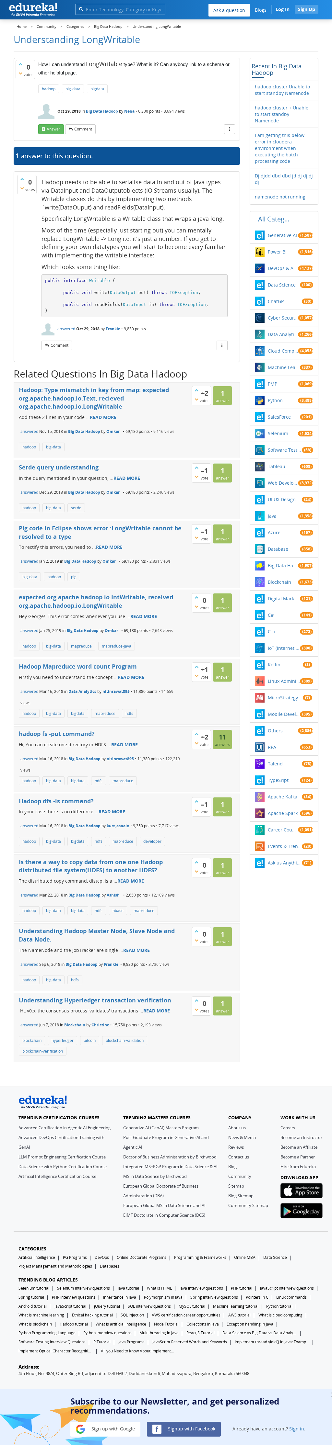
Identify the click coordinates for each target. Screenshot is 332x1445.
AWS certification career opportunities (186, 1315)
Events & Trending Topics (285, 846)
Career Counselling (283, 830)
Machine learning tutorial (235, 1306)
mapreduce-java (116, 646)
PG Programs (75, 1257)
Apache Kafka (282, 797)
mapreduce (81, 646)
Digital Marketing (284, 598)
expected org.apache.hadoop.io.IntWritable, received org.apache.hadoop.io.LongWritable (96, 601)
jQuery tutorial (107, 1306)
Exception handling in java (250, 1324)
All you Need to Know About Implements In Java (138, 1351)
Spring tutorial (31, 1297)
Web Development (283, 483)
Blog (232, 1166)
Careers (287, 1128)
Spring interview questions (214, 1297)
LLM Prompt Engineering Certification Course (62, 1157)
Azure (274, 532)
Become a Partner (297, 1157)
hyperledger (63, 1040)
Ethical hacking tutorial (92, 1315)
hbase (118, 910)
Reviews (236, 1147)
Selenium (278, 433)
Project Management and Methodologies (55, 1266)
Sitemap (236, 1186)
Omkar (113, 431)
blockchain (32, 1040)
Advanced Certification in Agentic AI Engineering (64, 1128)
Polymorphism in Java (163, 1297)
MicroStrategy (283, 697)
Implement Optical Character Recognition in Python (55, 1351)
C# (271, 615)
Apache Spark (283, 813)
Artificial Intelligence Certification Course (57, 1176)
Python (275, 400)
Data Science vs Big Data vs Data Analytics (259, 1333)
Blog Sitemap (241, 1196)
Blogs (261, 10)
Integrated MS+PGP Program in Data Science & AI (170, 1166)
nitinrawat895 (116, 691)
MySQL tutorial (192, 1306)
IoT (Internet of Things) (284, 648)
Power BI (277, 252)
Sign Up (306, 9)
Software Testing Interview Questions (52, 1342)
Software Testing (285, 450)
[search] (81, 9)
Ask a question (229, 10)
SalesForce (279, 417)
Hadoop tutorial (74, 1324)
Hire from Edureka (298, 1166)
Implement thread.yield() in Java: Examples (272, 1342)
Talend (275, 764)
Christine (100, 1025)
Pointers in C (257, 1297)
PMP (272, 384)
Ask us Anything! (285, 863)
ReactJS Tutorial (200, 1333)
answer (53, 129)
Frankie (113, 329)
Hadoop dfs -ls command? (56, 801)
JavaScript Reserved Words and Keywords (189, 1342)
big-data (72, 89)
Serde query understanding (59, 467)
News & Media (242, 1137)
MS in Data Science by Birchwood (155, 1176)
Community (239, 1176)
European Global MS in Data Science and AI (164, 1205)
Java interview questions (201, 1288)
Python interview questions (107, 1333)
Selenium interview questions (83, 1288)
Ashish (113, 895)
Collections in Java (202, 1324)
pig (74, 577)
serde (76, 508)
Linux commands (291, 1297)
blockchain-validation (125, 1040)
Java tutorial (128, 1288)
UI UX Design (282, 499)
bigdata (97, 89)
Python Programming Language (47, 1333)
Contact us (238, 1157)
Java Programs (131, 1342)
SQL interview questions (149, 1306)
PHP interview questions (73, 1297)
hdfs (129, 713)
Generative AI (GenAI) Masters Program (161, 1128)
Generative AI (282, 235)
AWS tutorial (239, 1315)
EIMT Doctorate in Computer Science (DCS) (164, 1215)
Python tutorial (279, 1306)
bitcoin (90, 1040)
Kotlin (274, 664)
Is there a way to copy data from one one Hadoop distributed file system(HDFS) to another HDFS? (91, 866)
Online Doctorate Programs (141, 1257)
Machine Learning (284, 367)
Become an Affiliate (298, 1147)
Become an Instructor (301, 1137)
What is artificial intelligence (121, 1324)
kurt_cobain (118, 826)
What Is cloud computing (280, 1315)
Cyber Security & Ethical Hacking (283, 318)
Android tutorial (32, 1306)
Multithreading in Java (159, 1333)
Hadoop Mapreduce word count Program (78, 666)
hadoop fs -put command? (57, 734)
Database (278, 549)
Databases (109, 1266)
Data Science (282, 285)
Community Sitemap (248, 1205)
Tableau (276, 466)
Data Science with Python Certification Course (62, 1166)
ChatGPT (277, 301)
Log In (283, 9)
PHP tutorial (241, 1288)
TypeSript (278, 780)
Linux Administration (284, 681)
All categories (275, 219)
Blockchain (74, 1025)
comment (83, 129)
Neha (129, 111)
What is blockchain (35, 1324)
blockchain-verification (42, 1051)
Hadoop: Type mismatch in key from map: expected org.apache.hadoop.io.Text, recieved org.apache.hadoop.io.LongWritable (94, 398)
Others (275, 731)
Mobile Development (284, 714)
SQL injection (132, 1315)
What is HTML (159, 1288)
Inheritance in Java (119, 1297)
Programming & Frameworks (200, 1257)
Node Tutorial (166, 1324)
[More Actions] (229, 129)
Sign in (296, 1429)
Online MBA (244, 1257)
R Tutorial (102, 1342)
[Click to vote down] (20, 73)
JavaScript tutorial (70, 1306)
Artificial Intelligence (36, 1257)
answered (66, 329)
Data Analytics (82, 691)
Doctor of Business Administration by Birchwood (170, 1157)
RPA (272, 747)
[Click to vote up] (20, 64)
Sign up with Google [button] (112, 1429)
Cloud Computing (283, 351)
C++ (272, 631)
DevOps (102, 1257)
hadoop (48, 89)
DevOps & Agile (283, 268)
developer (152, 841)
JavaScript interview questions (287, 1288)
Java (272, 516)
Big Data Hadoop (102, 111)
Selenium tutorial (33, 1288)
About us (237, 1128)
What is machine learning (41, 1315)
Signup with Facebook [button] (191, 1429)
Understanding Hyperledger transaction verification (95, 1000)
